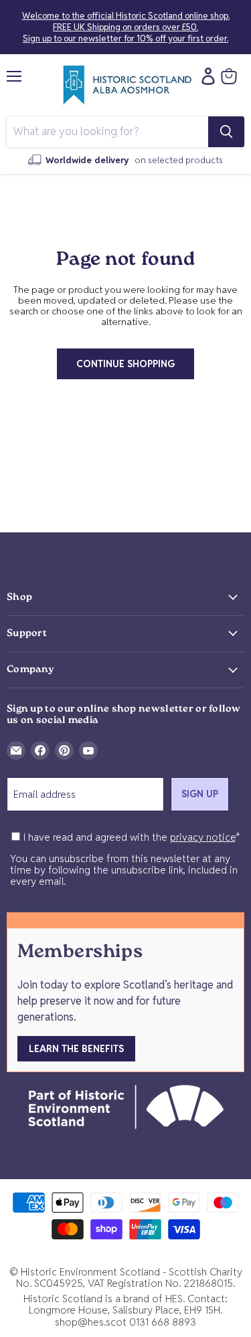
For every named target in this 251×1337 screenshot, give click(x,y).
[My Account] (205, 76)
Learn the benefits (76, 1049)
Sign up (199, 794)
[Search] (226, 131)
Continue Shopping (125, 364)
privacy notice (203, 837)
